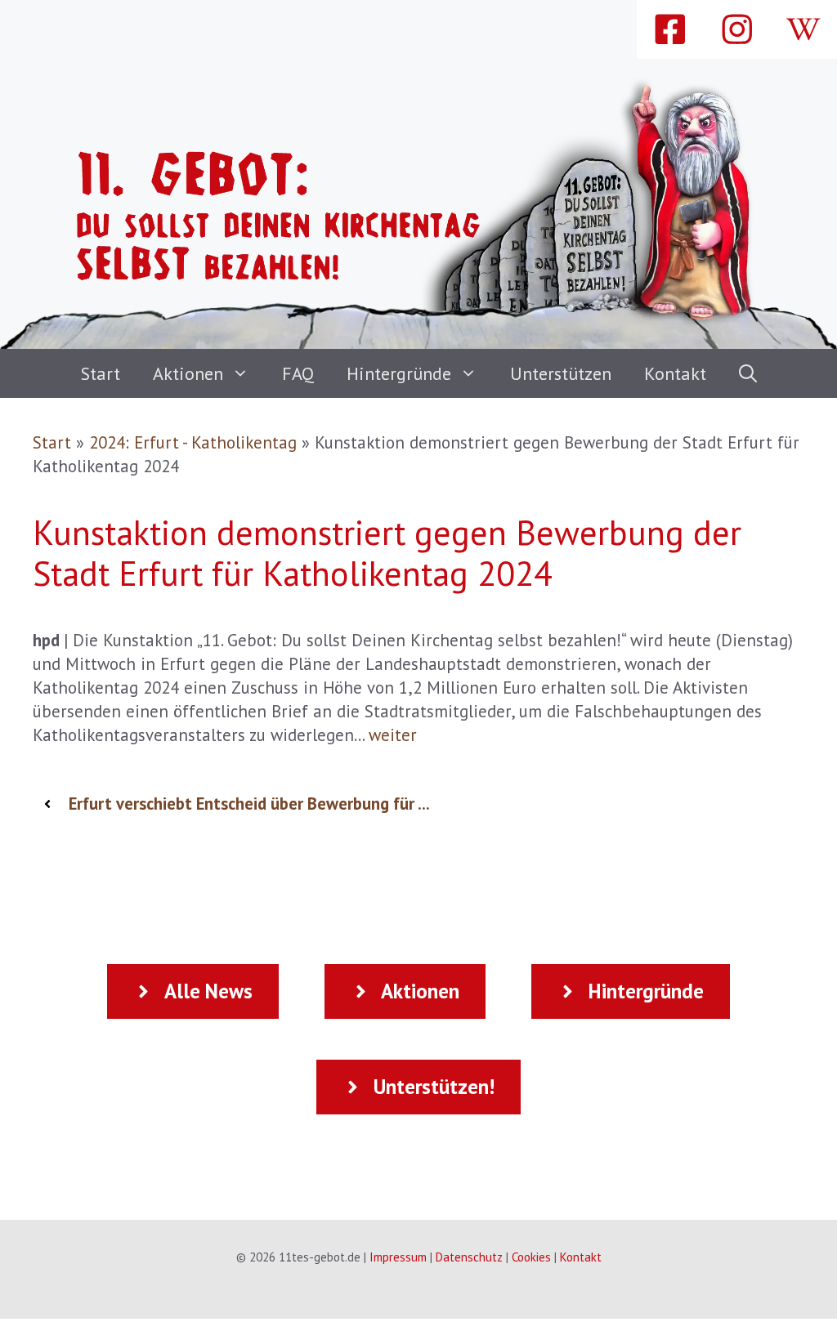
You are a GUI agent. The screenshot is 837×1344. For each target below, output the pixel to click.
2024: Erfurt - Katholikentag (193, 442)
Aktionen (188, 373)
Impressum (398, 1257)
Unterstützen (560, 373)
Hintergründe (399, 373)
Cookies (531, 1257)
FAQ (298, 373)
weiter (393, 735)
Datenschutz (469, 1257)
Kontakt (675, 373)
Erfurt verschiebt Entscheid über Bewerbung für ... (249, 804)
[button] (748, 373)
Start (100, 373)
